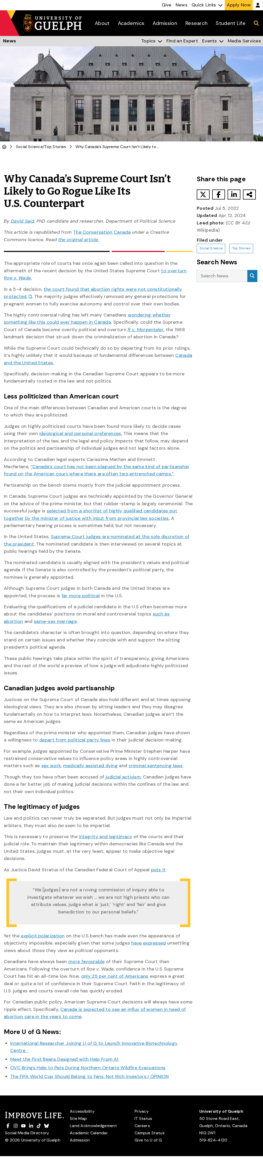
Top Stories (55, 146)
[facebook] (218, 194)
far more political (81, 596)
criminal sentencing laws (156, 766)
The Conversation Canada (102, 232)
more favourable (86, 961)
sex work (51, 766)
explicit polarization (42, 936)
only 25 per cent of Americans (114, 976)
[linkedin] (234, 194)
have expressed (148, 943)
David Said (22, 221)
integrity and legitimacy (105, 836)
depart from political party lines (74, 740)
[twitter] (203, 194)
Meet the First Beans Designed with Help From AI (64, 1059)
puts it (158, 870)
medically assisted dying (90, 766)
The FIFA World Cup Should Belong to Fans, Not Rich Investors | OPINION (89, 1076)
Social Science (29, 146)
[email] (249, 194)
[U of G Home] (4, 146)
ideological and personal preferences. (80, 433)
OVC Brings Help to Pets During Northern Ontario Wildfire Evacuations (87, 1068)
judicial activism (123, 777)
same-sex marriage (55, 621)
